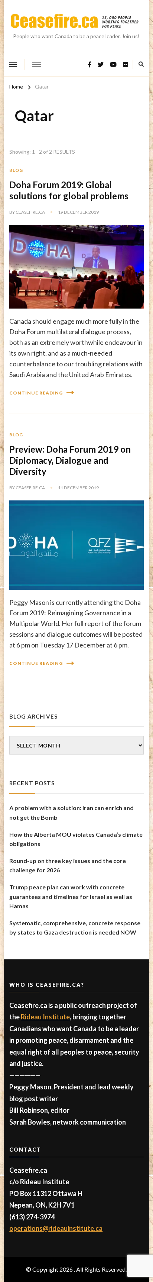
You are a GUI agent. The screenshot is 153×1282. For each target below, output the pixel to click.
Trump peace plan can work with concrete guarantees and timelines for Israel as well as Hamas (70, 896)
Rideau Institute (45, 1017)
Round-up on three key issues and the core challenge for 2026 (67, 865)
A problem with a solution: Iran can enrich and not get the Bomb (71, 812)
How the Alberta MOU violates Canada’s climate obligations (76, 839)
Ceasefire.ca (30, 212)
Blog (16, 170)
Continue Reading (36, 393)
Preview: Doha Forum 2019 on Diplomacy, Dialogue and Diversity (70, 460)
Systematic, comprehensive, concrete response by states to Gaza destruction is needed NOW (74, 927)
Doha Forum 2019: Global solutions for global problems (68, 190)
